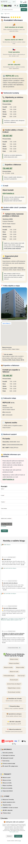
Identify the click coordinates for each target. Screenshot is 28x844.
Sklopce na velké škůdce (12, 580)
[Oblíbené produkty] (15, 5)
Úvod (2, 13)
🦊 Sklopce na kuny (6, 780)
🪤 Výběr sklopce (6, 559)
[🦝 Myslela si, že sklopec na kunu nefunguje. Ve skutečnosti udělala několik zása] (14, 623)
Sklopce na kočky (8, 667)
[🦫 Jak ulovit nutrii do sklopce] (14, 573)
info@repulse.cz (8, 193)
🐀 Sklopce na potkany (6, 785)
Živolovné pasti (14, 680)
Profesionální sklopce (9, 675)
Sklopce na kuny (14, 659)
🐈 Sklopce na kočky (6, 783)
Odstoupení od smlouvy (8, 755)
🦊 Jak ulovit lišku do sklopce (9, 608)
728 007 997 (7, 101)
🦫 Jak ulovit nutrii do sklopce (9, 583)
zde (20, 840)
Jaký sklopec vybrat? (11, 557)
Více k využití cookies (14, 831)
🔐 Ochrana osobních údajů (8, 763)
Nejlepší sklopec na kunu (14, 688)
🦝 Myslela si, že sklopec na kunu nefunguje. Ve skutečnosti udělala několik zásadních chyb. (13, 634)
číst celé (22, 564)
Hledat (24, 9)
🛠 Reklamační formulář (7, 758)
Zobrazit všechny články (13, 647)
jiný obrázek (3, 526)
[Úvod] (6, 5)
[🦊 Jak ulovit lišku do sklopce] (14, 598)
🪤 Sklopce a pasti (5, 777)
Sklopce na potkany (14, 663)
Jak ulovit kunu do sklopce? (14, 684)
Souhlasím (18, 836)
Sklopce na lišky (20, 667)
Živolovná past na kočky (14, 692)
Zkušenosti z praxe (11, 631)
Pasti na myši (21, 675)
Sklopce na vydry (14, 671)
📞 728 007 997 (4, 1)
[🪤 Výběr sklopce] (14, 549)
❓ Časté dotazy (5, 761)
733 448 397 (7, 168)
